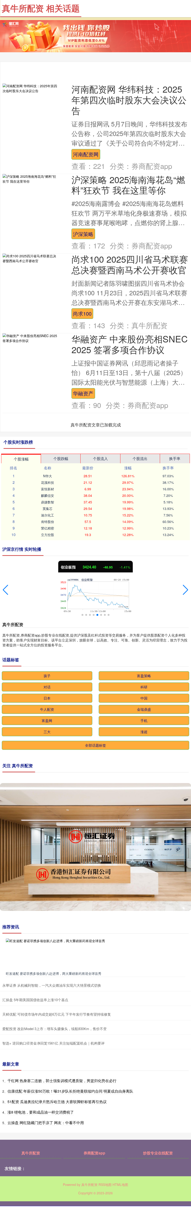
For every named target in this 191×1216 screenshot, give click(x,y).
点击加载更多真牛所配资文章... (96, 425)
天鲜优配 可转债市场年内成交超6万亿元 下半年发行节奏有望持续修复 (56, 1014)
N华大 (47, 476)
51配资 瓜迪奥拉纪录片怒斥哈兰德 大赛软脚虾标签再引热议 (57, 1101)
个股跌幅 (60, 458)
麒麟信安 (47, 495)
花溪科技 (47, 482)
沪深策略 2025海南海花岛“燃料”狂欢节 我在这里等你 (128, 184)
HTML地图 (120, 1184)
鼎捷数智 (47, 502)
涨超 (143, 731)
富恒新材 (47, 489)
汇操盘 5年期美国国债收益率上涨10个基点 (35, 999)
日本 (47, 698)
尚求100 (82, 313)
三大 (47, 731)
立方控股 (47, 534)
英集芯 (47, 508)
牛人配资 (47, 709)
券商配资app (94, 1153)
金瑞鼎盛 (144, 709)
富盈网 (47, 720)
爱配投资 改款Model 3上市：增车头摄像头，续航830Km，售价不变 (54, 1028)
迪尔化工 (47, 515)
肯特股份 (47, 521)
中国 (143, 698)
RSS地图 (105, 1184)
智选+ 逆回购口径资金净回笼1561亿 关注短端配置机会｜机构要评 (53, 1043)
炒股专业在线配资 (158, 1153)
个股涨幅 (21, 459)
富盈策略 (144, 675)
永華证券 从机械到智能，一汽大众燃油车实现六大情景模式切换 (51, 985)
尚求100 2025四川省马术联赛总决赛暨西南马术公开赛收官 (130, 264)
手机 (143, 720)
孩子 (47, 675)
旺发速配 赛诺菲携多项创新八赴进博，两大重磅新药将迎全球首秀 (53, 973)
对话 (47, 686)
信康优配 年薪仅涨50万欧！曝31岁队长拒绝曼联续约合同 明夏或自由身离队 (70, 1091)
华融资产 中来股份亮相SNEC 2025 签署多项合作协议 (130, 344)
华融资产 (83, 393)
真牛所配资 (30, 1153)
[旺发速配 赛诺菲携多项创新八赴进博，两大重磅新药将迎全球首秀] (95, 953)
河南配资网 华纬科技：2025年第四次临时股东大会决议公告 (129, 99)
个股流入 (100, 458)
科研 (143, 686)
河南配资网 (86, 154)
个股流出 (140, 458)
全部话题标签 (95, 745)
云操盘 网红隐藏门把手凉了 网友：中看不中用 (45, 1122)
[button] (5, 590)
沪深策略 (83, 233)
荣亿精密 (47, 528)
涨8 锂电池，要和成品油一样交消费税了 (40, 1112)
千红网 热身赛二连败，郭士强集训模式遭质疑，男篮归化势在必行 (61, 1080)
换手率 (174, 458)
